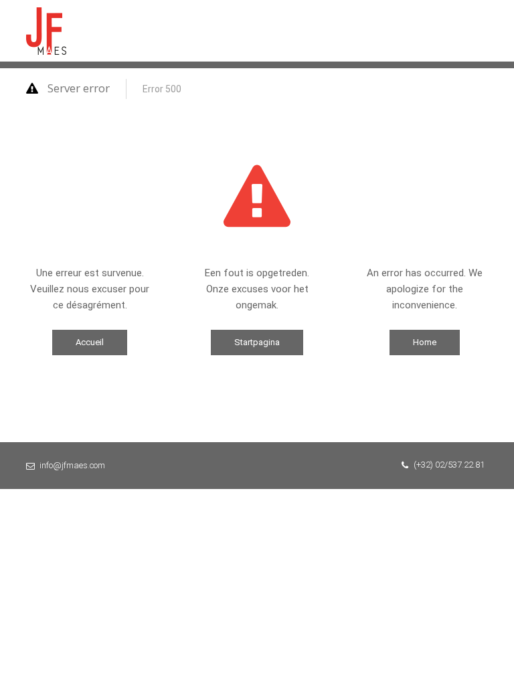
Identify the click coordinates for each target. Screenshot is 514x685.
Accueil (90, 342)
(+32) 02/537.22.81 (449, 465)
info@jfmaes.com (72, 465)
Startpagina (257, 342)
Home (424, 342)
